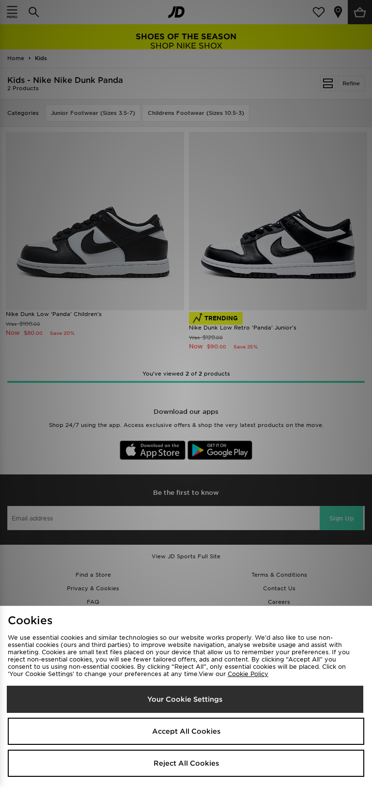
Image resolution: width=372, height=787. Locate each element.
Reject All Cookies (186, 763)
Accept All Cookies (186, 731)
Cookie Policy (248, 673)
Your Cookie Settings (184, 699)
